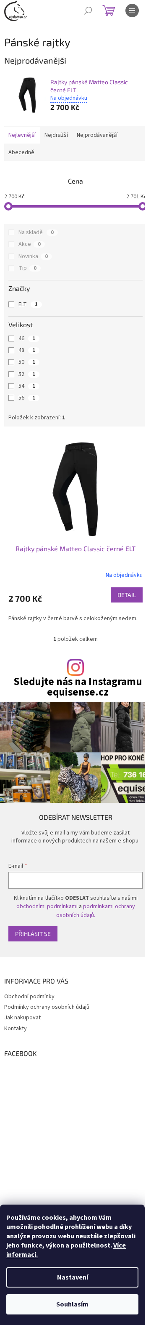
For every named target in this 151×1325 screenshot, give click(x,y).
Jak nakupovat (22, 1017)
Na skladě (36, 232)
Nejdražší (56, 135)
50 (26, 362)
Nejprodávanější (97, 135)
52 (26, 374)
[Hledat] (88, 10)
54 (26, 386)
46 (26, 338)
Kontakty (15, 1028)
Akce (29, 244)
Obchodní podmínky (29, 996)
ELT (28, 304)
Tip (27, 268)
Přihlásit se (33, 933)
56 (26, 398)
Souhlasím (72, 1304)
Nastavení (72, 1277)
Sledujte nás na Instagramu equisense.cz (77, 687)
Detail (126, 594)
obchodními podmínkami (47, 906)
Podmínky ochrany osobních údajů (46, 1007)
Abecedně (21, 152)
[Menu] (132, 10)
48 (26, 350)
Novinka (33, 256)
